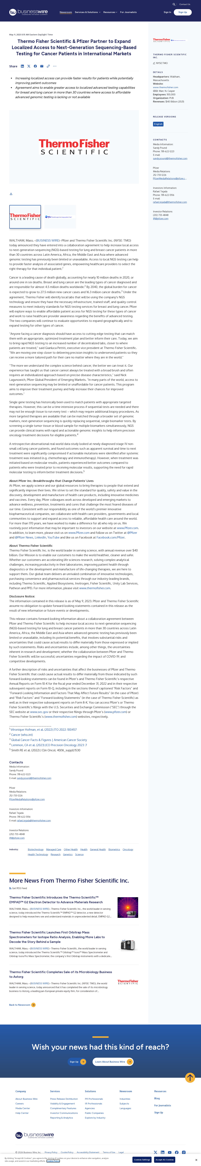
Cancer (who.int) (22, 735)
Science (79, 854)
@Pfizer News (24, 537)
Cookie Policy (53, 1161)
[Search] (174, 4)
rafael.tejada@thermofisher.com (34, 820)
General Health (98, 849)
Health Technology (38, 854)
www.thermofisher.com (94, 588)
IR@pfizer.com (17, 837)
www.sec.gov (39, 712)
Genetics (68, 854)
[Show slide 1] (25, 217)
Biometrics (114, 849)
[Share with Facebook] (35, 66)
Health (83, 849)
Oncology (128, 849)
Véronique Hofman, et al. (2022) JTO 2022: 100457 (44, 729)
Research (55, 854)
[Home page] (28, 12)
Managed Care (53, 849)
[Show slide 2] (60, 217)
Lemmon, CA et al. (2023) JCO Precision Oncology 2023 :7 (49, 745)
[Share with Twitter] (28, 66)
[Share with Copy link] (48, 66)
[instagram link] (184, 1152)
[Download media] (11, 194)
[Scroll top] (190, 1078)
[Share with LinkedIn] (22, 66)
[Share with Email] (41, 66)
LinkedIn (40, 537)
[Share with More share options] (54, 66)
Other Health (71, 849)
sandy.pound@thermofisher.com (34, 778)
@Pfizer (132, 533)
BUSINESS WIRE (48, 240)
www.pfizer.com (115, 712)
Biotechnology (36, 849)
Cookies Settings (142, 1159)
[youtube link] (169, 1152)
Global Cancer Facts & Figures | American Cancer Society (49, 740)
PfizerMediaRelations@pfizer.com (27, 799)
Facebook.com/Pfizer (111, 537)
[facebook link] (176, 1152)
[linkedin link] (162, 1152)
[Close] (196, 1160)
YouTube (53, 537)
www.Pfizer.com (127, 528)
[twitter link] (155, 1152)
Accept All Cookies (165, 1159)
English (158, 124)
